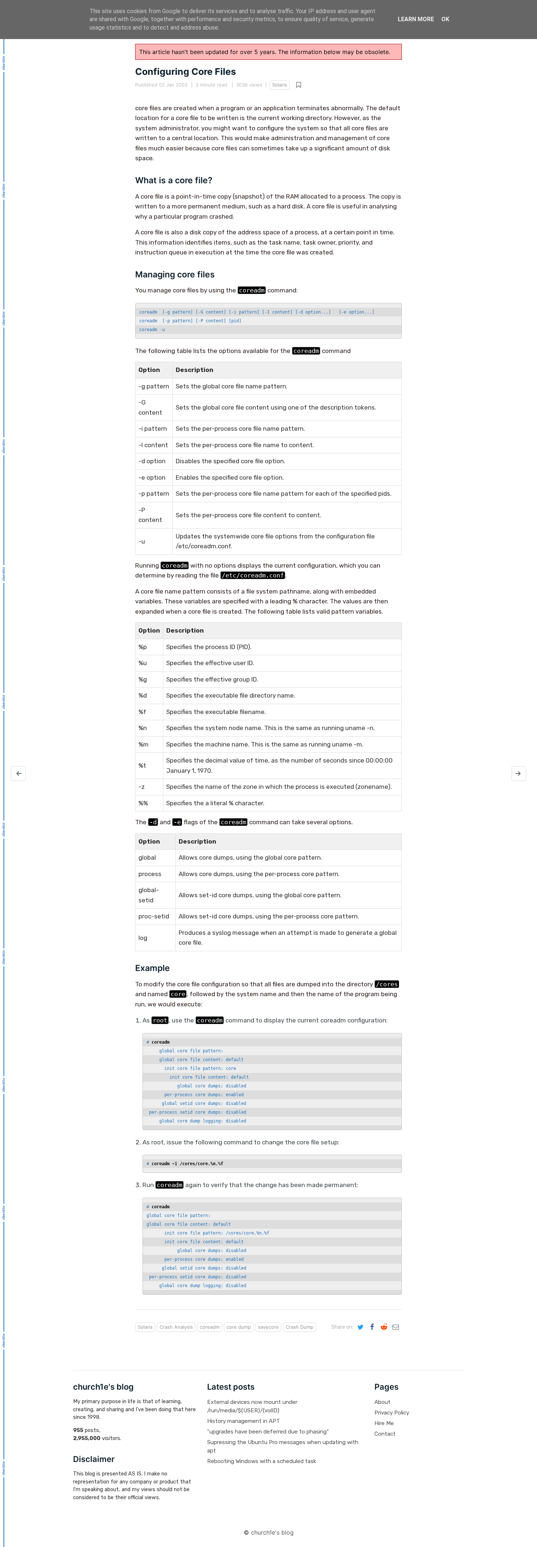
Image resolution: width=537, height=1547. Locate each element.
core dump (238, 1327)
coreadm (210, 1327)
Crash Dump (299, 1327)
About (382, 1402)
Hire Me (384, 1423)
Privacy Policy (391, 1412)
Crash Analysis (176, 1327)
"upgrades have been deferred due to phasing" (268, 1431)
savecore (268, 1327)
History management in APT (243, 1421)
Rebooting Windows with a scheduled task (261, 1461)
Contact (385, 1434)
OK (445, 19)
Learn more (416, 19)
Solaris (279, 85)
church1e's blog (272, 1532)
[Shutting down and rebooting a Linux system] (18, 773)
